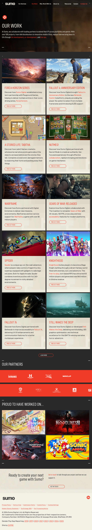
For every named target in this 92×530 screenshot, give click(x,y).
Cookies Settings (53, 505)
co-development (30, 37)
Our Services (22, 4)
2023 (51, 521)
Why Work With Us (45, 4)
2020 (36, 521)
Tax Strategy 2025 (26, 508)
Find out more (11, 106)
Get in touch (52, 475)
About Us (56, 4)
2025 (62, 521)
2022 (46, 521)
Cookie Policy (41, 505)
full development (17, 37)
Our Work (34, 4)
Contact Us (83, 4)
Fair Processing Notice (41, 508)
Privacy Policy (6, 505)
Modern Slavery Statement (10, 508)
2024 (56, 521)
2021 (41, 521)
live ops (43, 37)
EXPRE (11, 525)
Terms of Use (17, 505)
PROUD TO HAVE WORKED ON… (22, 404)
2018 (26, 521)
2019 (31, 521)
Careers (75, 4)
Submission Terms (29, 505)
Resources (68, 4)
